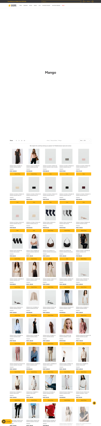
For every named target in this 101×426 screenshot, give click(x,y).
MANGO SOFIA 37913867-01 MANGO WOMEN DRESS (82, 308)
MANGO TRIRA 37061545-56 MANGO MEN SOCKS (49, 223)
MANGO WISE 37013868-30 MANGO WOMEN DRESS (16, 166)
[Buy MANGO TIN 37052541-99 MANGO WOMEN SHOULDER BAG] (67, 241)
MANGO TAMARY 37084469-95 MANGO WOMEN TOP (83, 251)
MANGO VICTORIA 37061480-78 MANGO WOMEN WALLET (83, 195)
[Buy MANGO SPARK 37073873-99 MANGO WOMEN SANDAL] (50, 297)
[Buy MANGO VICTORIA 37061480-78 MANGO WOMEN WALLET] (83, 184)
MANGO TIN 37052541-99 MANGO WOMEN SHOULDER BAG (66, 251)
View (50, 173)
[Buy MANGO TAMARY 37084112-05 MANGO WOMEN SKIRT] (50, 269)
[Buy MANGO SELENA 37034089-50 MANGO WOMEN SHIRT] (33, 354)
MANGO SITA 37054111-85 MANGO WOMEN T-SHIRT (65, 336)
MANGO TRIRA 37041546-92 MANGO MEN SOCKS (66, 223)
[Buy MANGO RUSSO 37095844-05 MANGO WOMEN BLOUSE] (67, 354)
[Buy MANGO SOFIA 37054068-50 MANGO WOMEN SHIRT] (17, 325)
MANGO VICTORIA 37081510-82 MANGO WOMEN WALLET (83, 166)
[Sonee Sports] (12, 5)
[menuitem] (86, 1)
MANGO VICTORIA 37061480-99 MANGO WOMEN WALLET (67, 195)
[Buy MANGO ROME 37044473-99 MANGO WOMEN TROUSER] (17, 410)
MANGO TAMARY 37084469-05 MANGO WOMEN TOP (17, 279)
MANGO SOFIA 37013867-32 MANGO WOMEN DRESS (49, 336)
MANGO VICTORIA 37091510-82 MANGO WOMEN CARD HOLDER (50, 166)
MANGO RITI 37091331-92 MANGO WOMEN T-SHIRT (83, 421)
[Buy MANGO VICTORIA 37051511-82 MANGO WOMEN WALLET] (17, 212)
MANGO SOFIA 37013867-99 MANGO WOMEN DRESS (32, 336)
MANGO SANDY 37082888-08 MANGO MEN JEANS (49, 364)
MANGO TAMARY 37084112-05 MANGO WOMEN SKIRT (49, 279)
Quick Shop (17, 174)
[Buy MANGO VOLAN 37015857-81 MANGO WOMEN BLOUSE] (33, 156)
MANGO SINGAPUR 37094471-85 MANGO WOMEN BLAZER (83, 336)
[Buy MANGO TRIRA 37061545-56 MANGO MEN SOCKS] (50, 212)
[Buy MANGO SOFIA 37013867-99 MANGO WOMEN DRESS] (33, 325)
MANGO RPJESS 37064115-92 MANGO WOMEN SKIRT (66, 393)
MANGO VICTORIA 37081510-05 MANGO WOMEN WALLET (17, 195)
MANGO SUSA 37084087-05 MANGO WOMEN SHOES (82, 279)
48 (24, 140)
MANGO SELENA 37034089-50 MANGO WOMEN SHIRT (33, 364)
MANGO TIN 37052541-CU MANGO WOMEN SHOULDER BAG (49, 251)
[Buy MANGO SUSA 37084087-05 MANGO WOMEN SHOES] (83, 269)
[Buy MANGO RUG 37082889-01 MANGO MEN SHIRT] (33, 382)
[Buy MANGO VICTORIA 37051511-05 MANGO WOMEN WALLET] (33, 212)
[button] (94, 403)
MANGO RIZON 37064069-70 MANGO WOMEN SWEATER (49, 421)
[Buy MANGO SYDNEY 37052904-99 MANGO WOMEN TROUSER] (67, 269)
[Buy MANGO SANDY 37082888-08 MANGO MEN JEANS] (50, 354)
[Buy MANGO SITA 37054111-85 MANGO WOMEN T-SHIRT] (67, 325)
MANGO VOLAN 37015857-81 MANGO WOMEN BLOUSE (32, 166)
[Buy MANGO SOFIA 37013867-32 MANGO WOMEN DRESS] (50, 325)
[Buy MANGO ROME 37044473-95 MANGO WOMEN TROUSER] (33, 410)
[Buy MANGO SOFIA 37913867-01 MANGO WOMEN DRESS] (83, 297)
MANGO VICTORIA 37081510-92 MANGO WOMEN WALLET (67, 166)
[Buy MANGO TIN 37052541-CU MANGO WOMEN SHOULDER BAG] (50, 241)
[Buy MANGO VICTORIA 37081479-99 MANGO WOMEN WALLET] (33, 184)
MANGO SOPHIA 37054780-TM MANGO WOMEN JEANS (66, 308)
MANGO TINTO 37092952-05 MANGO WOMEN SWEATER (32, 251)
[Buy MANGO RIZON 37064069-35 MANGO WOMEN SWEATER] (67, 410)
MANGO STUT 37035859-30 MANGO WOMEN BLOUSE (32, 308)
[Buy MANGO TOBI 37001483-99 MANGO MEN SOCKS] (17, 241)
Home (48, 140)
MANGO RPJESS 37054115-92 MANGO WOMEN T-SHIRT (82, 393)
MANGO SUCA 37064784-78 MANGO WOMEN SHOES (16, 308)
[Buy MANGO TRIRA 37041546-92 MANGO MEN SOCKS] (67, 212)
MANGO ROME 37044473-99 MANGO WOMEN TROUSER (16, 421)
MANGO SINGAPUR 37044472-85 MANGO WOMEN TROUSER (17, 364)
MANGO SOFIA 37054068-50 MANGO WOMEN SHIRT (16, 336)
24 (19, 140)
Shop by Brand (54, 140)
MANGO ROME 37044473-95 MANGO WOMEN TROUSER (32, 421)
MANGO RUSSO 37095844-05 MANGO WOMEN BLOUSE (66, 364)
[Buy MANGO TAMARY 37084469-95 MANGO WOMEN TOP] (83, 241)
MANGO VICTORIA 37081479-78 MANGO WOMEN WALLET (50, 195)
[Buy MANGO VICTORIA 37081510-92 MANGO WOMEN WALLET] (67, 156)
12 (16, 140)
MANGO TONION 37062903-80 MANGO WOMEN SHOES (83, 223)
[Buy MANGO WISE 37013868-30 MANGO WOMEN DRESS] (17, 156)
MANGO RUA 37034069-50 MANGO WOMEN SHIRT (49, 393)
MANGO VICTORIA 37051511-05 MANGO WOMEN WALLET (33, 223)
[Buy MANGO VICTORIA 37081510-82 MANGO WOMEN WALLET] (83, 156)
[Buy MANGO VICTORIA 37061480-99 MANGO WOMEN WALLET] (67, 184)
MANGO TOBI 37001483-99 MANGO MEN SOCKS (16, 251)
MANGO (12, 169)
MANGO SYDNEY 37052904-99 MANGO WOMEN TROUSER (66, 279)
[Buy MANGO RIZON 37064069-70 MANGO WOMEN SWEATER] (50, 410)
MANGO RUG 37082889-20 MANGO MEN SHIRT (82, 364)
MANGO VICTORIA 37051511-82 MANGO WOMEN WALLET (17, 223)
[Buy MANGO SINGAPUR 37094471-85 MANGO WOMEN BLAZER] (83, 325)
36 (21, 140)
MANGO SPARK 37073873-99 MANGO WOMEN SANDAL (49, 308)
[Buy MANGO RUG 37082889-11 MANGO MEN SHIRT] (17, 382)
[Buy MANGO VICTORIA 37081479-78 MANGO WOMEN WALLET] (50, 184)
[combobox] (61, 1)
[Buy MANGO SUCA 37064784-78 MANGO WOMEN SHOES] (17, 297)
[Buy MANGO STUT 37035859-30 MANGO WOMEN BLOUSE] (33, 297)
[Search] (80, 1)
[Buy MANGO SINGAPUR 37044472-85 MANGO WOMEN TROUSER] (17, 354)
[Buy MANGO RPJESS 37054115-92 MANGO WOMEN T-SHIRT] (83, 382)
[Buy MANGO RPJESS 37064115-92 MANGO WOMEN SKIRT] (67, 382)
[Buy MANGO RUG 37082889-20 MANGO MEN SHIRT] (83, 354)
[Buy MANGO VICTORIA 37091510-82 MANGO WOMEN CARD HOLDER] (50, 156)
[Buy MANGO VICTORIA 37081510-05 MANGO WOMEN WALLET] (17, 184)
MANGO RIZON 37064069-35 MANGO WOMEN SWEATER (66, 421)
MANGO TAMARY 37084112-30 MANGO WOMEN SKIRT (33, 279)
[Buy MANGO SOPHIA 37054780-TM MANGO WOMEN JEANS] (67, 297)
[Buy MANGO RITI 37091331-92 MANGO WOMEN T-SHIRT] (83, 410)
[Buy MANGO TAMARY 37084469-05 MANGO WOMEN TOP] (17, 269)
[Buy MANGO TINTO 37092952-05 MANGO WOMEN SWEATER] (33, 241)
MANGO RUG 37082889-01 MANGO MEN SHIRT (32, 393)
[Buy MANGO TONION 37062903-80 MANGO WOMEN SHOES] (83, 212)
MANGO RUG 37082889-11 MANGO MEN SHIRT (16, 393)
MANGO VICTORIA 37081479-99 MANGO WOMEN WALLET (33, 195)
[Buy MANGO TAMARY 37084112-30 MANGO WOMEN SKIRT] (33, 269)
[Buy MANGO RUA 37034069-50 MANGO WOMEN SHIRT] (50, 382)
